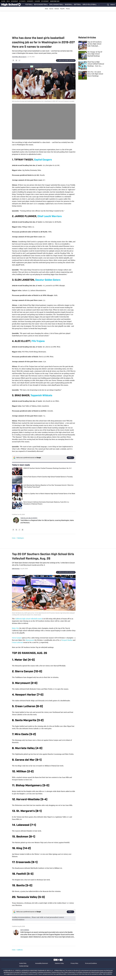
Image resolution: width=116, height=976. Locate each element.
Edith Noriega (15, 568)
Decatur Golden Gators (47, 280)
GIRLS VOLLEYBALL (90, 4)
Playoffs (62, 8)
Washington (20, 538)
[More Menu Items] (99, 5)
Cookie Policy (22, 963)
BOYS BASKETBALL (41, 4)
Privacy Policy (74, 963)
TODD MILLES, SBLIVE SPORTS (28, 518)
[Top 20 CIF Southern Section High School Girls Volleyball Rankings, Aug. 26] (91, 45)
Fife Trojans (38, 341)
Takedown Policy (59, 963)
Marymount (30, 640)
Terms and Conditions (91, 963)
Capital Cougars (43, 160)
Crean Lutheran (17, 642)
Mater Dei (15, 628)
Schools (57, 8)
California (19, 950)
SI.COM (3, 1)
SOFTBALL (77, 4)
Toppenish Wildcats (41, 395)
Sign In (112, 4)
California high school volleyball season (28, 619)
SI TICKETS (22, 1)
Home (13, 538)
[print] (22, 530)
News (46, 8)
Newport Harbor (66, 640)
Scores (51, 8)
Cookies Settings (23, 966)
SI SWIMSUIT (14, 1)
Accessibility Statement (41, 963)
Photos (68, 8)
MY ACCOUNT (45, 1)
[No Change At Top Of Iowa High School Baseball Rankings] (91, 55)
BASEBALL (69, 4)
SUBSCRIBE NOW (54, 1)
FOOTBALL (29, 4)
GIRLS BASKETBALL (56, 4)
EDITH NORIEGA (24, 930)
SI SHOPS (37, 1)
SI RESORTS (30, 1)
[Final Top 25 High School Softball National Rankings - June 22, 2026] (91, 65)
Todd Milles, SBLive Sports (19, 57)
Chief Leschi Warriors (49, 216)
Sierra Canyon (16, 638)
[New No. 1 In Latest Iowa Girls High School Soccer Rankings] (91, 75)
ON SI (8, 1)
